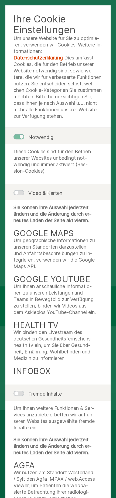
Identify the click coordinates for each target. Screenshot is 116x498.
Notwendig (40, 137)
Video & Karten (45, 193)
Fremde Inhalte (45, 394)
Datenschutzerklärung (38, 58)
